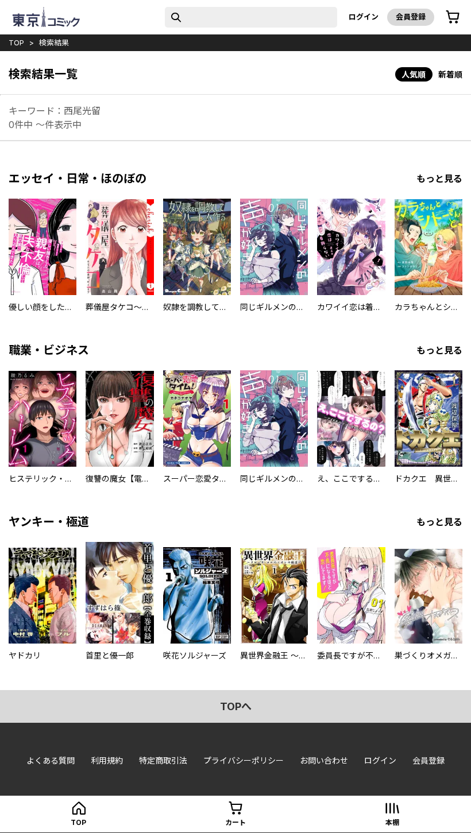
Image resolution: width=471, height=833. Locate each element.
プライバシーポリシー (243, 760)
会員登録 (411, 16)
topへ (236, 706)
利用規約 (107, 760)
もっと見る (439, 178)
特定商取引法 (163, 760)
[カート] (453, 17)
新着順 (450, 74)
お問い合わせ (324, 760)
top (16, 42)
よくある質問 (50, 760)
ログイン (364, 16)
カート (235, 822)
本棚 (392, 822)
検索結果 (54, 42)
